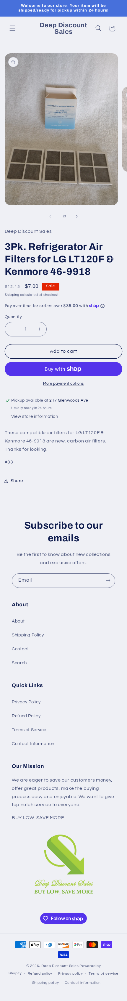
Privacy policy (70, 973)
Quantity (13, 317)
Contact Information (33, 744)
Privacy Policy (26, 702)
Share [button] (17, 481)
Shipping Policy (28, 635)
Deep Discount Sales (60, 966)
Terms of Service (29, 730)
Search (19, 663)
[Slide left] (50, 216)
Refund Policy (26, 716)
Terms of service (103, 973)
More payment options (63, 384)
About (18, 621)
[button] (12, 28)
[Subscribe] (108, 580)
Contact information (83, 982)
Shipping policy (45, 982)
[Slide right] (76, 216)
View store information (34, 416)
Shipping (12, 294)
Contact (20, 649)
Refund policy (40, 973)
